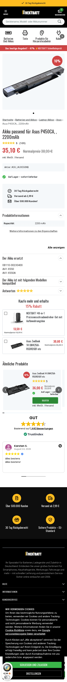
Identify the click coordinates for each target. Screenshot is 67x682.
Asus (59, 120)
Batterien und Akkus (26, 120)
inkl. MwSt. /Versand (13, 157)
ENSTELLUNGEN (33, 674)
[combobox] (33, 21)
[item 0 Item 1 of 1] (33, 82)
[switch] (7, 677)
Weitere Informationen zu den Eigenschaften (33, 231)
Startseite (7, 120)
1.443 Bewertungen (41, 428)
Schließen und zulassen (33, 665)
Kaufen (45, 400)
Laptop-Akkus (46, 120)
